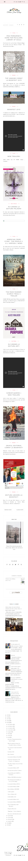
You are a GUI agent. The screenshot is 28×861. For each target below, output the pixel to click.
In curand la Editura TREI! (13, 786)
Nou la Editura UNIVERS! (13, 789)
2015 (8, 722)
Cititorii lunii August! (16, 666)
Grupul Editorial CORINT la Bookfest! (14, 446)
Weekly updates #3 (15, 644)
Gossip (14, 32)
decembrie (10, 724)
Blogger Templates (8, 852)
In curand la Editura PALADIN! (13, 208)
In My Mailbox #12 (12, 796)
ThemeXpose (8, 855)
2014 (8, 823)
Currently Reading (17, 575)
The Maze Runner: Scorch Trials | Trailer (14, 294)
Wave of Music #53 (12, 794)
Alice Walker (13, 341)
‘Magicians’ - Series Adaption (14, 811)
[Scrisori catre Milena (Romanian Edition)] (22, 584)
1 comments (11, 25)
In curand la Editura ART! (14, 345)
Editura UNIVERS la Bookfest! (13, 496)
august (9, 731)
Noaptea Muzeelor (12, 808)
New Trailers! (14, 156)
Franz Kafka (9, 580)
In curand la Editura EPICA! (14, 784)
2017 (8, 718)
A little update (11, 791)
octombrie (10, 728)
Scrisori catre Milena (10, 579)
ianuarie (10, 821)
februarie (10, 819)
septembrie (10, 730)
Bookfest (14, 75)
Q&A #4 (13, 655)
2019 (8, 715)
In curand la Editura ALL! (13, 799)
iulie (9, 733)
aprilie (9, 815)
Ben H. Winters (14, 203)
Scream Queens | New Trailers (13, 394)
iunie (9, 735)
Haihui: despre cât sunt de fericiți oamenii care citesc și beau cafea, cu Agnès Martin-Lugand (13, 608)
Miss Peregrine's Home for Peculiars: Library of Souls (14, 38)
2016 (8, 720)
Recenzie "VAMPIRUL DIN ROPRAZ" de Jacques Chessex (16, 679)
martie (9, 817)
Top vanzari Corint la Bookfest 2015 (14, 79)
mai (9, 737)
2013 (8, 825)
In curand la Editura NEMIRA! (14, 802)
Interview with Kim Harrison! (14, 813)
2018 (8, 717)
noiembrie (10, 726)
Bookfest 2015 (13, 109)
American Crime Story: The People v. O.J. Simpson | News (14, 241)
